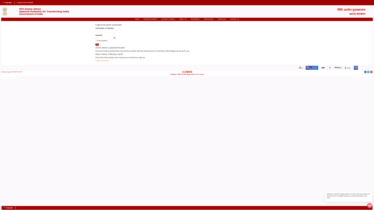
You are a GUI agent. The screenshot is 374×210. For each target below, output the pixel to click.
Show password (102, 41)
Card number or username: (104, 28)
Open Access (208, 19)
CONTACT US (234, 19)
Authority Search (168, 19)
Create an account (102, 61)
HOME (137, 19)
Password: (98, 35)
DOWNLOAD (222, 19)
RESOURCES (195, 19)
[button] (8, 2)
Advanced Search (150, 19)
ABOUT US (183, 19)
